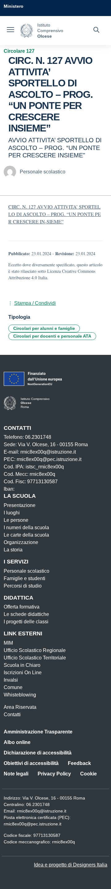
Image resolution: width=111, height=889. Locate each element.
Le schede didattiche (26, 614)
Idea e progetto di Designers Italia (70, 864)
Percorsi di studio (23, 585)
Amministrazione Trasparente (38, 731)
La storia (13, 549)
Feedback (79, 763)
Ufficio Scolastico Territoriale (35, 657)
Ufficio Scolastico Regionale (35, 650)
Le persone (16, 520)
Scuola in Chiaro (22, 665)
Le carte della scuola (26, 535)
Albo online (17, 742)
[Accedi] (101, 18)
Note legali (16, 773)
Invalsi (11, 680)
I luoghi (12, 512)
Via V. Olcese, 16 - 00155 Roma (54, 798)
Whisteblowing (20, 694)
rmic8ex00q (63, 841)
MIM (8, 643)
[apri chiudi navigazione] (10, 30)
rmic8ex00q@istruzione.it (41, 810)
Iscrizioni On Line (23, 672)
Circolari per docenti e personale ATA (52, 336)
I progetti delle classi (26, 621)
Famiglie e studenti (24, 578)
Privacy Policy (54, 773)
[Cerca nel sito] (96, 31)
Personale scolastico (26, 571)
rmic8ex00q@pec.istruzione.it (32, 823)
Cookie (88, 773)
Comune (13, 687)
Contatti (12, 714)
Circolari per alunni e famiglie (44, 328)
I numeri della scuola (26, 527)
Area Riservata (20, 707)
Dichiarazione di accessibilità (38, 752)
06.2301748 (38, 804)
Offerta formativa (21, 606)
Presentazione (19, 505)
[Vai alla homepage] (26, 31)
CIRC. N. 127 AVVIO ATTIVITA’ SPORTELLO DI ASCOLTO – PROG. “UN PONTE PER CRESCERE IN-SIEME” (54, 214)
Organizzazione (21, 542)
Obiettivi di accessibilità (31, 763)
